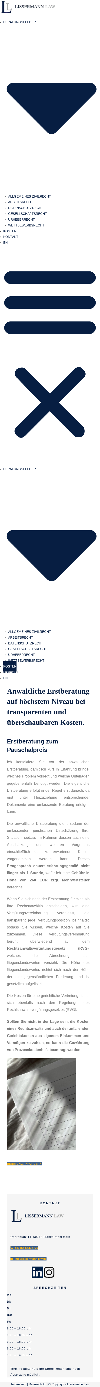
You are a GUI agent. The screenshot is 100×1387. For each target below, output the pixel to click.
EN (5, 242)
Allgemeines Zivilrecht (29, 196)
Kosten (10, 231)
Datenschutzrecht (25, 208)
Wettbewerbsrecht (26, 225)
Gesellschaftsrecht (27, 214)
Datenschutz (37, 1384)
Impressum (18, 1384)
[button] (50, 352)
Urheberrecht (21, 219)
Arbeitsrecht (20, 202)
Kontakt (10, 237)
